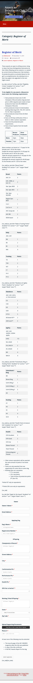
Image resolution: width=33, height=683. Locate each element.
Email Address (7, 512)
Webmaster (7, 56)
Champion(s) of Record (10, 543)
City (4, 561)
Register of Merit (12, 52)
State (4, 609)
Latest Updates (7, 60)
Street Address (7, 554)
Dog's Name (6, 524)
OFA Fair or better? (8, 588)
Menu (4, 24)
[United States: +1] (4, 633)
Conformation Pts (8, 569)
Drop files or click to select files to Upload (16, 627)
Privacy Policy (25, 673)
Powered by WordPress (12, 675)
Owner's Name (7, 505)
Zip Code (5, 616)
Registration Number (9, 531)
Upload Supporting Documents (12, 624)
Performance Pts (8, 575)
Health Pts (6, 582)
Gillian (24, 675)
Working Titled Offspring (10, 598)
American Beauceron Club (15, 9)
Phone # (5, 631)
